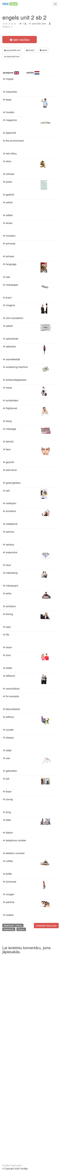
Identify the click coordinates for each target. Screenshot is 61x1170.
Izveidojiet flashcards (46, 925)
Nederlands (9, 929)
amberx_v (7, 26)
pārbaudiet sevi (13, 56)
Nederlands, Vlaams (13, 925)
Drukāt (31, 50)
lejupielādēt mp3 (13, 50)
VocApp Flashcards (11, 1165)
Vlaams (21, 929)
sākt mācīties (20, 40)
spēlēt (44, 50)
